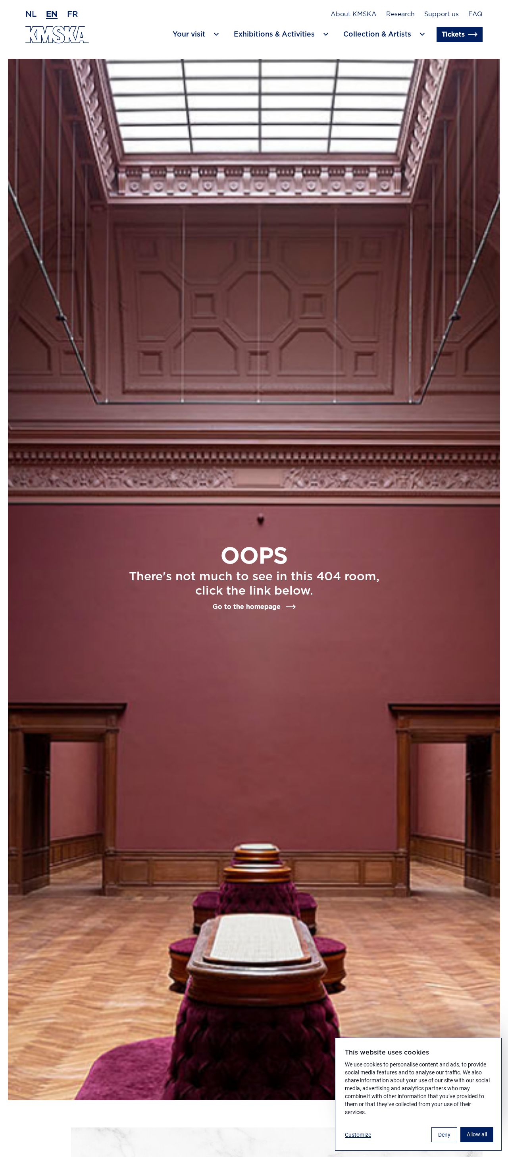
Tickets (453, 34)
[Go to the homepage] (57, 35)
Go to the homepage (247, 607)
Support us (441, 14)
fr (72, 14)
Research (400, 14)
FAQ (475, 14)
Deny (444, 1135)
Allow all (477, 1134)
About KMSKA (354, 14)
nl (31, 14)
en (52, 14)
